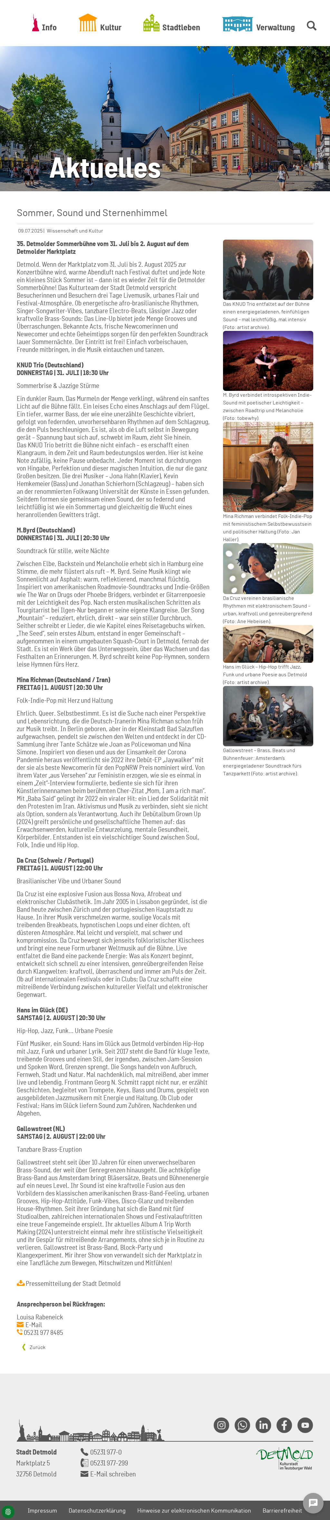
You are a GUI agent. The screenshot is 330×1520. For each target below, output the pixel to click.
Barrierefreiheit (282, 1510)
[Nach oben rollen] (317, 1444)
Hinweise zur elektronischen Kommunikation (194, 1510)
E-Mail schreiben (113, 1473)
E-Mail (33, 1324)
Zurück (37, 1347)
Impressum (42, 1510)
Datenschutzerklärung (97, 1510)
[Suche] (310, 22)
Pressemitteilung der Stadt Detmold (73, 1283)
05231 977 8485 (43, 1332)
